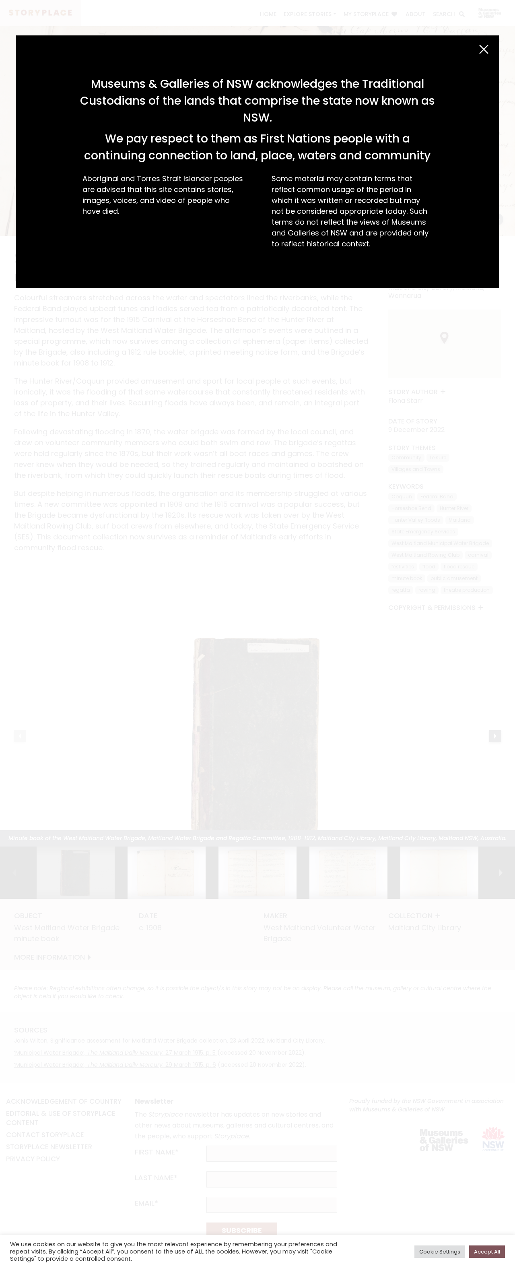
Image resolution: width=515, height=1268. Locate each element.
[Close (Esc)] (484, 49)
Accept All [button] (487, 1252)
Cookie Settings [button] (439, 1252)
